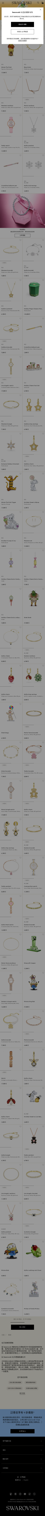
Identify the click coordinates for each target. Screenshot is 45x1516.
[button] (40, 9)
